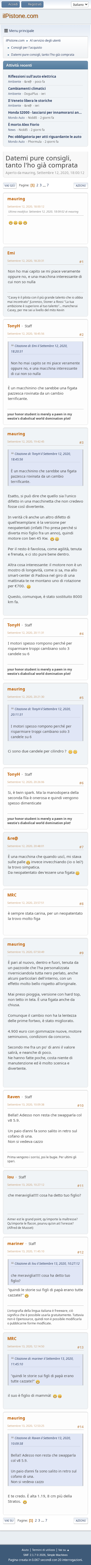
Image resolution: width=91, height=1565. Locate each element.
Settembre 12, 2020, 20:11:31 (25, 632)
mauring (16, 198)
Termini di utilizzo (43, 1550)
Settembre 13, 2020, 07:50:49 (25, 952)
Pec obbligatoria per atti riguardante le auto (44, 137)
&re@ (12, 838)
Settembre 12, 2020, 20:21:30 (25, 697)
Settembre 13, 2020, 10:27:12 (25, 1184)
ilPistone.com (20, 15)
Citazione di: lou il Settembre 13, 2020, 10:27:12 (47, 1263)
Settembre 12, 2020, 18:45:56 (25, 333)
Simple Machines (57, 1554)
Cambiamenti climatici (27, 88)
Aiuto (25, 1550)
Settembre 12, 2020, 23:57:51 (25, 903)
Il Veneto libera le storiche (30, 101)
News (11, 130)
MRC (11, 895)
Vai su (9, 1520)
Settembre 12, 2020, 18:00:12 (25, 206)
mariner (15, 1243)
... (45, 185)
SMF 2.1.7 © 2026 (34, 1554)
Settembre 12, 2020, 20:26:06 (25, 782)
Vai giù (10, 185)
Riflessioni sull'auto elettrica (32, 76)
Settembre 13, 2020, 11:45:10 (25, 1251)
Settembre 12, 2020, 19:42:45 (25, 441)
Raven (13, 1096)
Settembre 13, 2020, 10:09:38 (25, 1104)
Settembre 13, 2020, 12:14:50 (25, 1346)
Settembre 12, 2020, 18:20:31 (25, 261)
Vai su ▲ (64, 1550)
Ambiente (14, 81)
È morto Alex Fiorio (23, 125)
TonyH (13, 326)
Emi (11, 253)
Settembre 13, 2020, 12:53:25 (25, 1426)
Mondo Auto (16, 118)
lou (10, 1177)
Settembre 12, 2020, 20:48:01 (25, 846)
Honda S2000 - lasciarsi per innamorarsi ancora (45, 112)
